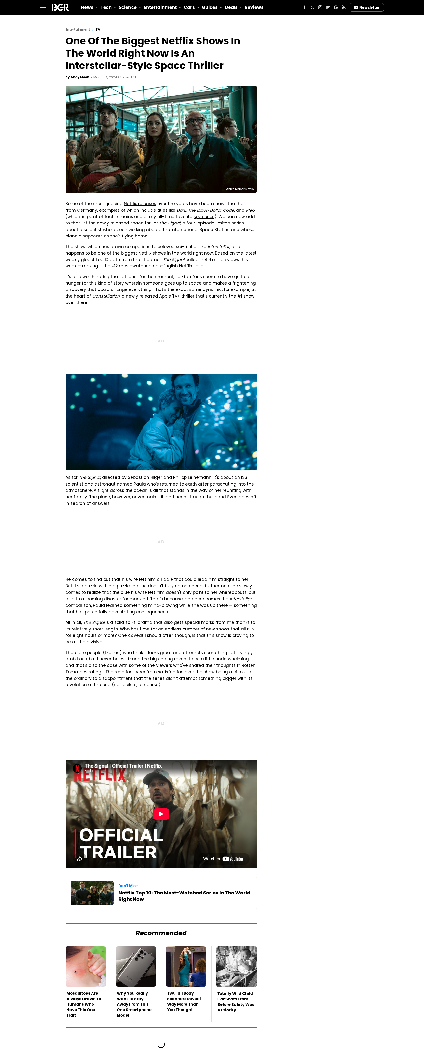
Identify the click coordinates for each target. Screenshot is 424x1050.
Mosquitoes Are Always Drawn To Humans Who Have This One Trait (83, 1004)
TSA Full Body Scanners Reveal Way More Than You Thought (184, 1001)
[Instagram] (320, 7)
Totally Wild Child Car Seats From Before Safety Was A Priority (235, 1001)
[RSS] (344, 7)
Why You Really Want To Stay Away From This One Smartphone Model (134, 1004)
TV (98, 29)
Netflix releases (140, 204)
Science (128, 7)
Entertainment (160, 7)
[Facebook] (304, 7)
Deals (231, 7)
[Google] (336, 7)
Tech (106, 7)
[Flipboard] (328, 7)
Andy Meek (80, 77)
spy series (204, 217)
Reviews (254, 7)
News (87, 7)
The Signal (169, 223)
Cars (189, 7)
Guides (210, 7)
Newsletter (369, 7)
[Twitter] (312, 7)
